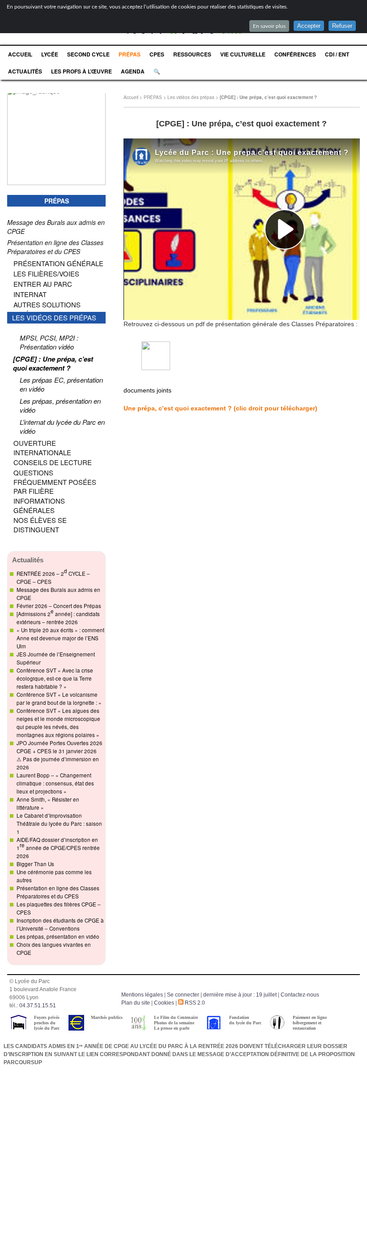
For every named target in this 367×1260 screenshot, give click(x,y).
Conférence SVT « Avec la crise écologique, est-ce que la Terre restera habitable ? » (55, 678)
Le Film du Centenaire (176, 1017)
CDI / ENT (337, 54)
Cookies (164, 1003)
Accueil (131, 97)
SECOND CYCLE (88, 54)
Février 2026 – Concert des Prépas (59, 605)
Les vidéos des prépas (190, 97)
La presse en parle (171, 1028)
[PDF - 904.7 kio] (155, 367)
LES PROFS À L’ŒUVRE (81, 71)
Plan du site (135, 1003)
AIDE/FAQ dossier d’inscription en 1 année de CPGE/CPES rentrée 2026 (58, 847)
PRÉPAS (130, 54)
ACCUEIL (20, 54)
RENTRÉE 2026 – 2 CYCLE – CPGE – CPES (53, 576)
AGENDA (133, 71)
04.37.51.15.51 (37, 1005)
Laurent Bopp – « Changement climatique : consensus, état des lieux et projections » (55, 783)
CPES (156, 54)
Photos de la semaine (174, 1022)
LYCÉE (49, 54)
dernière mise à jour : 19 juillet (240, 995)
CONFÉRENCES (295, 54)
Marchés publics (107, 1017)
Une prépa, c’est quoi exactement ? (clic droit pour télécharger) (220, 408)
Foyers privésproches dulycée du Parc (47, 1023)
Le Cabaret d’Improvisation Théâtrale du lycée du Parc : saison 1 (59, 823)
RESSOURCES (192, 54)
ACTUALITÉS (25, 71)
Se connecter (183, 995)
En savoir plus (269, 26)
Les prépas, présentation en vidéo (58, 936)
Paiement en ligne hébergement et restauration (310, 1023)
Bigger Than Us (35, 863)
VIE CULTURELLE (242, 54)
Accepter (308, 25)
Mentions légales (142, 995)
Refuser (342, 25)
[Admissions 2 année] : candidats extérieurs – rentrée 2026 (58, 617)
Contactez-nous (300, 995)
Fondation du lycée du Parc (245, 1020)
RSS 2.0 (194, 1003)
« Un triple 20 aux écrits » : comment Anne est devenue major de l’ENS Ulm (60, 638)
